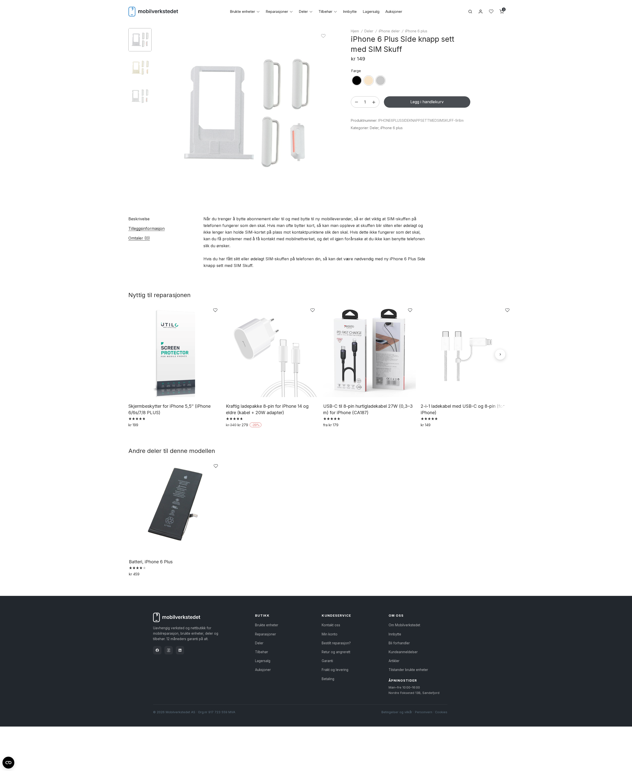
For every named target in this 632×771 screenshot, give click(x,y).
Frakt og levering (335, 670)
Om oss (396, 615)
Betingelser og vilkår (396, 712)
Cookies (441, 712)
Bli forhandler (399, 643)
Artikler (394, 661)
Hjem (355, 31)
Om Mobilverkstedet (404, 625)
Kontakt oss (331, 625)
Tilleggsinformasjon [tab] (146, 228)
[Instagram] (168, 650)
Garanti (327, 661)
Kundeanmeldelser (403, 652)
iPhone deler (389, 31)
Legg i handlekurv (427, 101)
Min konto (329, 634)
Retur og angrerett (336, 652)
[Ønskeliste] (491, 11)
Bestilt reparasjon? (336, 643)
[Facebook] (157, 650)
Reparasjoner (277, 11)
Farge (356, 71)
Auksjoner (393, 11)
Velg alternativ (142, 435)
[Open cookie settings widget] (8, 762)
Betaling (328, 679)
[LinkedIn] (180, 650)
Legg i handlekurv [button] (242, 435)
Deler (303, 11)
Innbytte (350, 11)
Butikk (262, 615)
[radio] (357, 80)
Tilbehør (325, 11)
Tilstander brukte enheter (408, 670)
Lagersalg (371, 11)
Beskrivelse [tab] (139, 218)
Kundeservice (336, 615)
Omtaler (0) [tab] (139, 238)
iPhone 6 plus (416, 31)
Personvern (423, 712)
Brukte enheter (242, 11)
